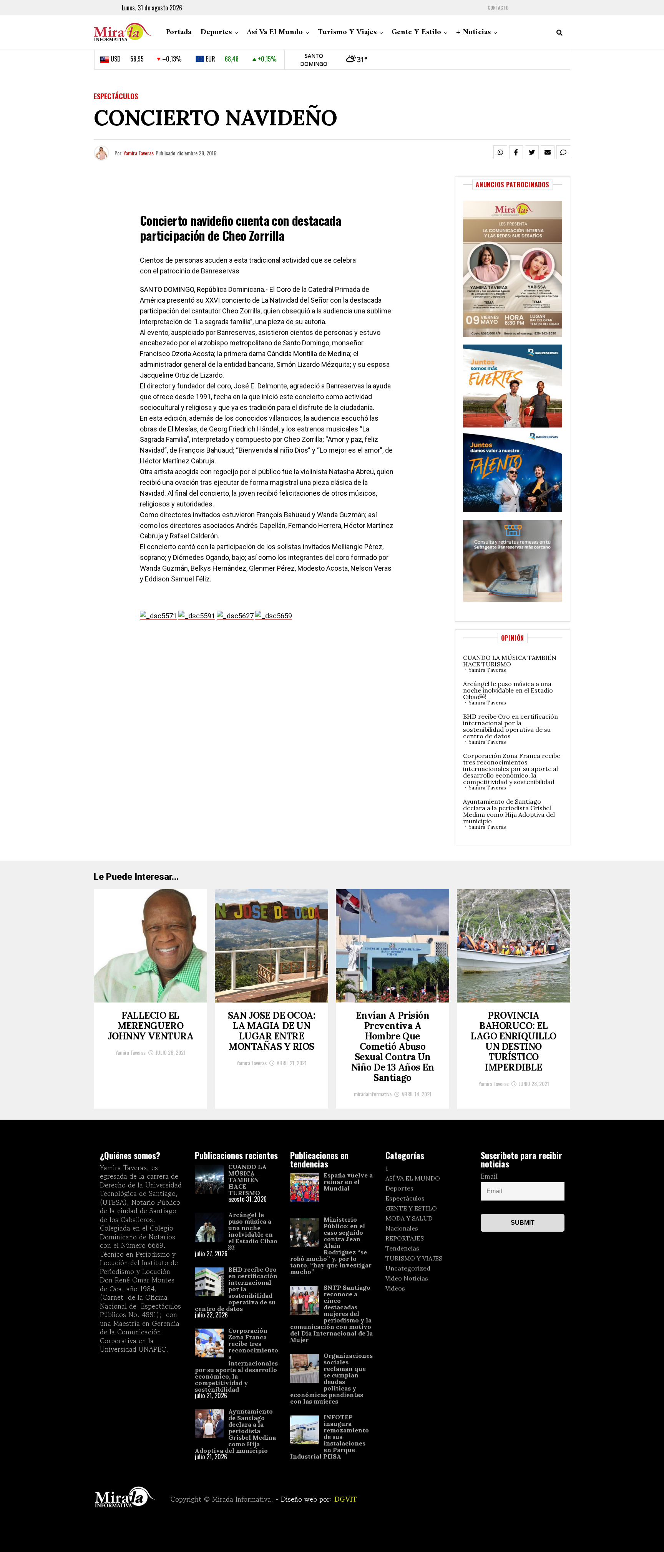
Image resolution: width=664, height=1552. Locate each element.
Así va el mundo (275, 32)
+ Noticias (473, 32)
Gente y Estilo (416, 32)
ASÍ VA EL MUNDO (412, 1178)
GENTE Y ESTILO (411, 1208)
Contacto (498, 7)
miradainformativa (373, 1094)
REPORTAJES (404, 1238)
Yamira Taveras (138, 153)
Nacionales (401, 1228)
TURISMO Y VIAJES (413, 1258)
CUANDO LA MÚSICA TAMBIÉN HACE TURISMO (509, 661)
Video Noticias (406, 1278)
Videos (395, 1288)
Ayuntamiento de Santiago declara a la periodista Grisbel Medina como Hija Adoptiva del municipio (509, 811)
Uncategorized (407, 1268)
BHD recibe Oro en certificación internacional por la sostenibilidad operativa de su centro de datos (510, 726)
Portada (178, 32)
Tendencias (402, 1248)
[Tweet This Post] (532, 152)
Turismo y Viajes (347, 32)
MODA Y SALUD (409, 1218)
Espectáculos (405, 1198)
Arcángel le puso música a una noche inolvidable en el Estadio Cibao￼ (508, 690)
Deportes (216, 32)
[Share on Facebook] (516, 152)
